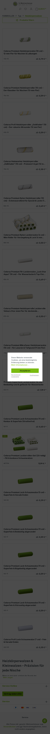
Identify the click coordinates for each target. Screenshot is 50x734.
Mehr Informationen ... (20, 365)
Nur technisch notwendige (15, 376)
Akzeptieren (25, 371)
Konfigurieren (34, 375)
